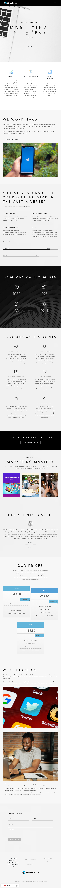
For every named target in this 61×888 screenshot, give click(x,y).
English (8, 885)
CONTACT (30, 46)
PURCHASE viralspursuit (30, 442)
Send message (14, 839)
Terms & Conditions (30, 860)
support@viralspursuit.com (50, 861)
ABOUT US (30, 37)
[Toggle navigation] (55, 3)
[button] (28, 547)
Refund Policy (30, 864)
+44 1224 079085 (48, 859)
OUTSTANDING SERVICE (12, 139)
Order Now (25, 599)
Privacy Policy (31, 862)
